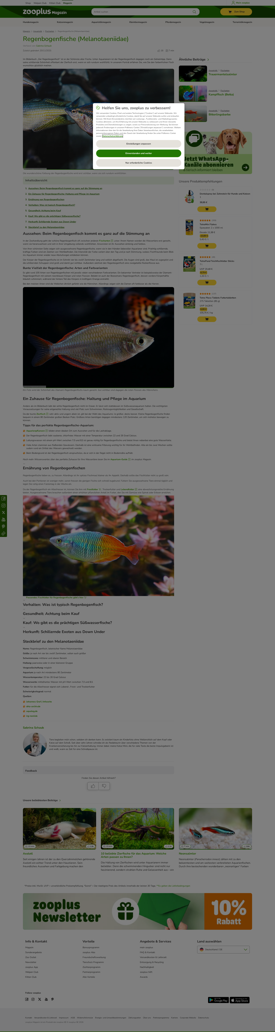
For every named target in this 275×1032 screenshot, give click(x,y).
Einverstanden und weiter (138, 153)
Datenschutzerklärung (112, 136)
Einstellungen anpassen (138, 143)
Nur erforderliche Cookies (138, 162)
